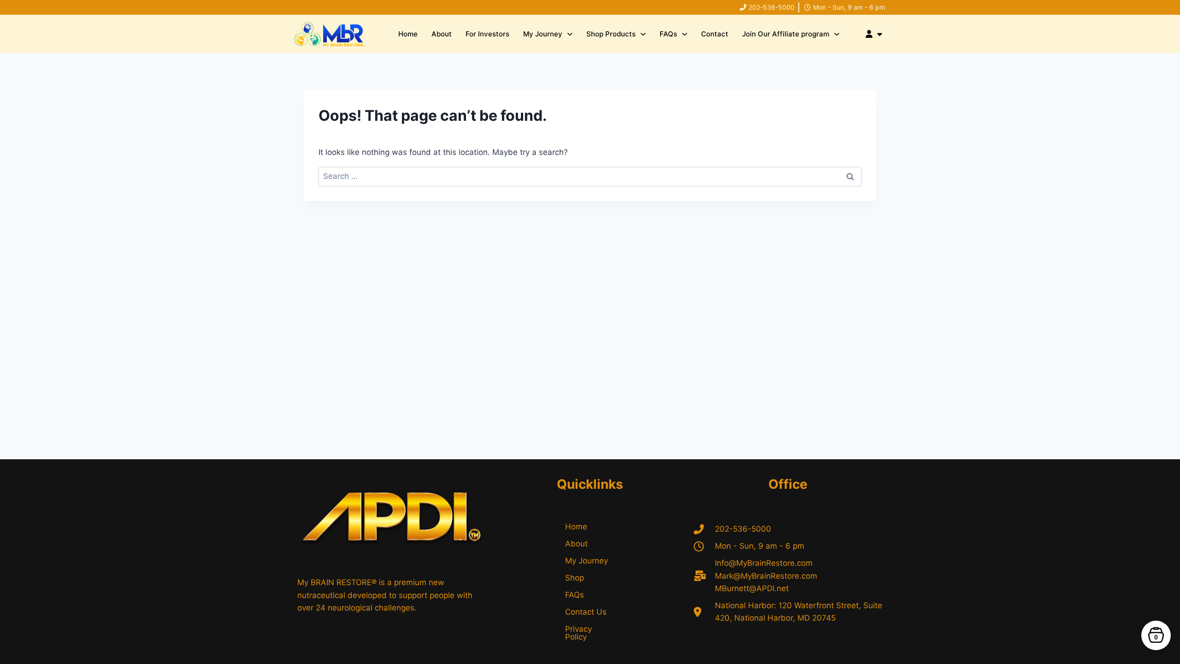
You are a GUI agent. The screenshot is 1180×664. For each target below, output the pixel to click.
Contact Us (586, 612)
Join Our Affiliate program (785, 34)
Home (408, 34)
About (441, 34)
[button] (547, 34)
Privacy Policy (578, 632)
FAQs (668, 34)
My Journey (542, 34)
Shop (574, 577)
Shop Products (611, 34)
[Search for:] (590, 176)
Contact (714, 34)
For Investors (487, 34)
